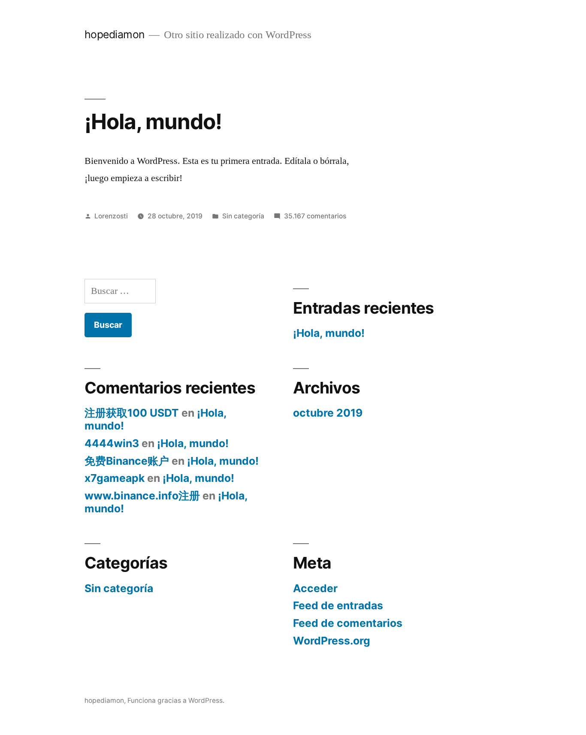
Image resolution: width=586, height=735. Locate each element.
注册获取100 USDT (132, 412)
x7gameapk (115, 478)
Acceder (315, 588)
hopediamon (115, 34)
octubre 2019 (327, 412)
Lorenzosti (111, 216)
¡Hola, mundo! (153, 121)
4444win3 (112, 443)
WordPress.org (331, 640)
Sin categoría (243, 216)
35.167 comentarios (315, 216)
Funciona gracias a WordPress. (175, 700)
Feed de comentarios (347, 623)
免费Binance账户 (127, 460)
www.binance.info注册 (142, 495)
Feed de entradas (338, 605)
